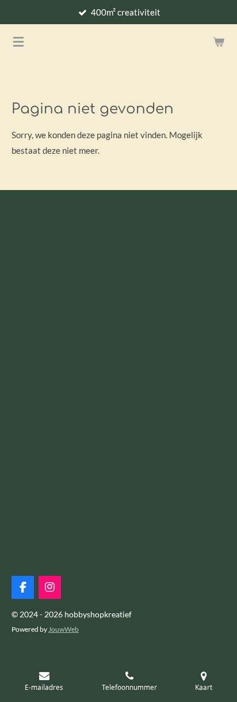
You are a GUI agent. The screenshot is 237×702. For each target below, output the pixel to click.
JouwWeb (63, 629)
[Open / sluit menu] (18, 41)
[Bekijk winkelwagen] (218, 41)
